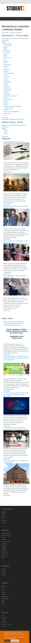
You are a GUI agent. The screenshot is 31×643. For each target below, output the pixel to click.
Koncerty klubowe (6, 541)
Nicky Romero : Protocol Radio (15, 36)
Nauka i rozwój (5, 596)
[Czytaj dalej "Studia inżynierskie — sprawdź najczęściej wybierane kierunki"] (16, 286)
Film (3, 588)
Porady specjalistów (18, 18)
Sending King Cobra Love (11, 96)
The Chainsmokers (9, 73)
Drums (5, 134)
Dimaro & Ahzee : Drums (12, 122)
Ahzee (5, 132)
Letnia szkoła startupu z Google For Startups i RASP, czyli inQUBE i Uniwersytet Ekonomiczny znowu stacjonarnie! (16, 358)
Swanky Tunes (8, 57)
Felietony (4, 575)
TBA (5, 115)
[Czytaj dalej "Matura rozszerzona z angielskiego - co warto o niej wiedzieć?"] (16, 252)
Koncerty (4, 539)
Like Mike (6, 66)
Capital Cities (7, 82)
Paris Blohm (7, 69)
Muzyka (3, 586)
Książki (3, 592)
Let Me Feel (7, 113)
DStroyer (6, 85)
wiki (3, 558)
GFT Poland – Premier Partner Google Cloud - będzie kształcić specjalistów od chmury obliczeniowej (16, 394)
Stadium (6, 109)
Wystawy (4, 550)
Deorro (6, 78)
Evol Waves (7, 76)
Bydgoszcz (4, 512)
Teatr (3, 590)
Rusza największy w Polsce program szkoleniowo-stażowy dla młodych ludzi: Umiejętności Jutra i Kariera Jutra (14, 323)
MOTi (5, 62)
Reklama (4, 622)
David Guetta (7, 90)
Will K (5, 49)
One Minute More (8, 108)
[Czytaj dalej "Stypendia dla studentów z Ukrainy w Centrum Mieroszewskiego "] (16, 217)
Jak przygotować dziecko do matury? (13, 141)
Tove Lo (6, 75)
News (3, 605)
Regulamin (4, 617)
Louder (6, 101)
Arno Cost (6, 87)
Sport (3, 603)
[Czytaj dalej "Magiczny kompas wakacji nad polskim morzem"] (16, 182)
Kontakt (3, 626)
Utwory (7, 40)
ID (4, 59)
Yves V (6, 54)
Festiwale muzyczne (6, 533)
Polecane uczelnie (6, 624)
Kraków (3, 514)
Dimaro (6, 83)
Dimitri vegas (7, 64)
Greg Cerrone (7, 89)
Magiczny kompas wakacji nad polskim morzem (16, 173)
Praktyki (3, 620)
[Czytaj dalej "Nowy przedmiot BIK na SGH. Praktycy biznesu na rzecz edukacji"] (16, 473)
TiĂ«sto (6, 61)
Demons (6, 102)
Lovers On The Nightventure (11, 111)
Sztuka (3, 594)
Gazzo (5, 47)
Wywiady (4, 569)
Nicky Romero (8, 43)
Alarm (5, 97)
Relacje (3, 571)
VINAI (5, 68)
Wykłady (4, 548)
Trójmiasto (4, 520)
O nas (3, 615)
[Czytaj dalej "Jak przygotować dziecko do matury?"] (16, 151)
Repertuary (4, 554)
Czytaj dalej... (5, 117)
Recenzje (4, 573)
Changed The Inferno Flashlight (12, 106)
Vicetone (6, 92)
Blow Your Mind (8, 99)
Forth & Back (7, 94)
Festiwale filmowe (6, 535)
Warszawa (4, 522)
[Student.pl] (15, 9)
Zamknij (7, 641)
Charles (6, 71)
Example (6, 80)
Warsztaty (4, 545)
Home (3, 18)
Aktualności (9, 18)
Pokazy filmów (5, 552)
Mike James (7, 50)
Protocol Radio (8, 45)
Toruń (3, 518)
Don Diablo (7, 52)
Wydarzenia (4, 556)
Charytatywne (5, 598)
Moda (3, 600)
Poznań (3, 516)
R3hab (5, 56)
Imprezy (3, 537)
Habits (5, 104)
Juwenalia (4, 543)
